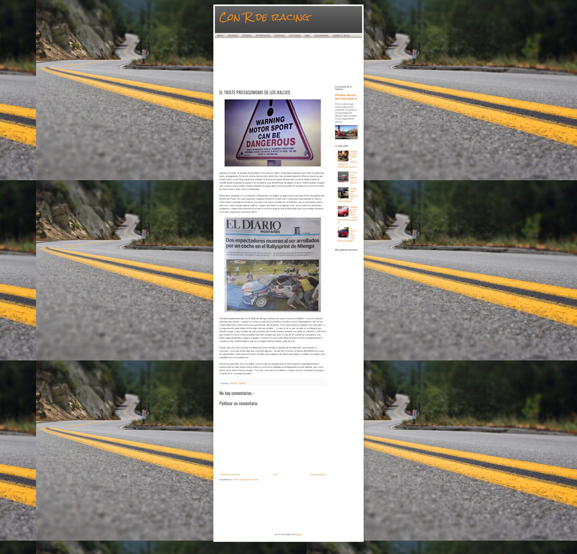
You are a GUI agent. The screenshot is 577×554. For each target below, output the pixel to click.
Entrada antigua (317, 474)
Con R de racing (264, 16)
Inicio (275, 474)
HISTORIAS (295, 35)
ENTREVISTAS (263, 35)
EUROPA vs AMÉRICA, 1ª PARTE (353, 178)
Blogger (298, 534)
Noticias (234, 383)
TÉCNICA (246, 35)
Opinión (242, 383)
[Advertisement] (292, 61)
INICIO (220, 35)
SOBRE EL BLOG (341, 35)
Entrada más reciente (230, 474)
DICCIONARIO (321, 35)
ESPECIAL (280, 35)
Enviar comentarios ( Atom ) (246, 479)
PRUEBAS (233, 35)
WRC (307, 35)
